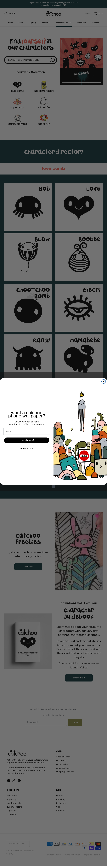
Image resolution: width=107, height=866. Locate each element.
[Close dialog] (104, 381)
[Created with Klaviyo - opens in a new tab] (53, 486)
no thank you (26, 449)
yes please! (26, 440)
